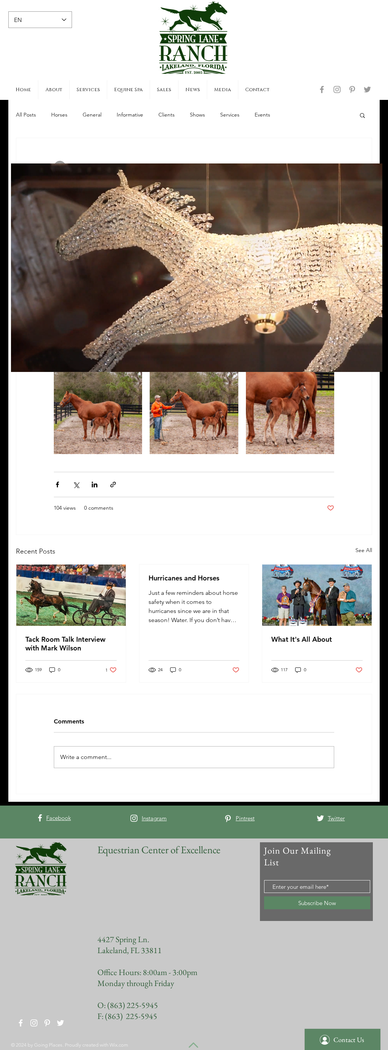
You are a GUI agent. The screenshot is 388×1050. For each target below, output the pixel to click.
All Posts (26, 114)
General (92, 114)
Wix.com (119, 1045)
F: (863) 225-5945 (127, 1016)
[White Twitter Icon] (320, 818)
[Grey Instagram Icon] (337, 89)
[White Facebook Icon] (40, 818)
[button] (362, 115)
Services (229, 114)
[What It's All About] (317, 595)
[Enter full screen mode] (372, 362)
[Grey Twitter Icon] (367, 89)
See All (363, 550)
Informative (130, 114)
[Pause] (21, 362)
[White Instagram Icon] (134, 818)
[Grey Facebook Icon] (322, 89)
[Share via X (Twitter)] (76, 484)
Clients (166, 114)
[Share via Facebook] (57, 484)
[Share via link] (113, 484)
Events (262, 114)
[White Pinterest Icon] (228, 818)
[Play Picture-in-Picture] (359, 362)
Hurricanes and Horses (184, 578)
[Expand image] (98, 410)
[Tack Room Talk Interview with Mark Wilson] (71, 595)
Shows (197, 114)
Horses (59, 114)
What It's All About (301, 639)
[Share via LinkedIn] (94, 484)
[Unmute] (34, 362)
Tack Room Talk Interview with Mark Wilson (65, 643)
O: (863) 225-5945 (127, 1005)
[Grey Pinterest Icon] (352, 89)
